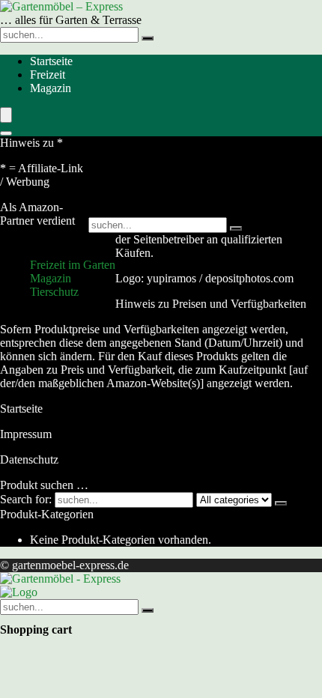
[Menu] (6, 115)
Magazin (50, 88)
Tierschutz (54, 291)
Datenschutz (29, 459)
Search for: (26, 499)
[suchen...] (148, 38)
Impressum (26, 434)
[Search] (6, 133)
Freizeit (47, 74)
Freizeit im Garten (72, 264)
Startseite (51, 61)
